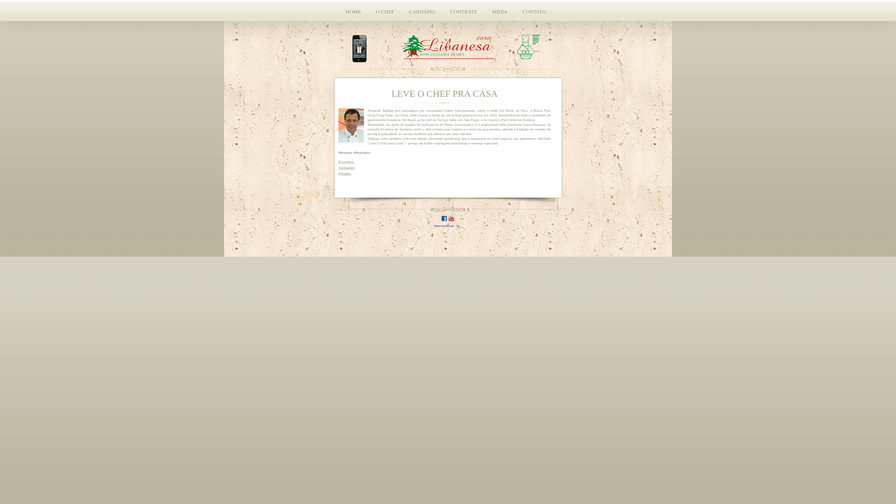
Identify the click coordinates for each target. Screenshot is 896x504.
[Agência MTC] (448, 226)
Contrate (463, 12)
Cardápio (422, 12)
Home (353, 12)
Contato (534, 12)
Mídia (500, 12)
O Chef (385, 12)
